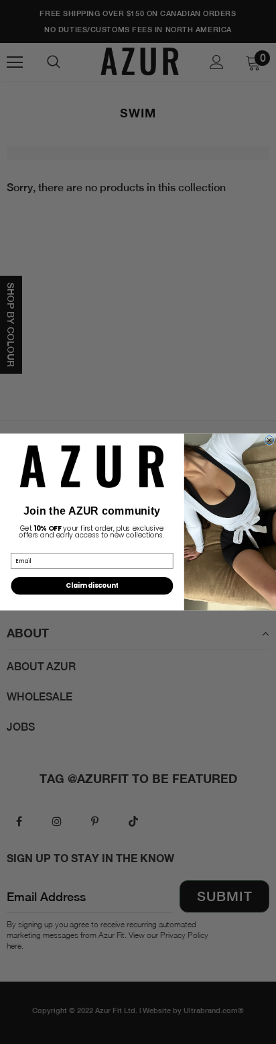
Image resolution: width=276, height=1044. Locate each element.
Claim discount (92, 585)
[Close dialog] (269, 439)
